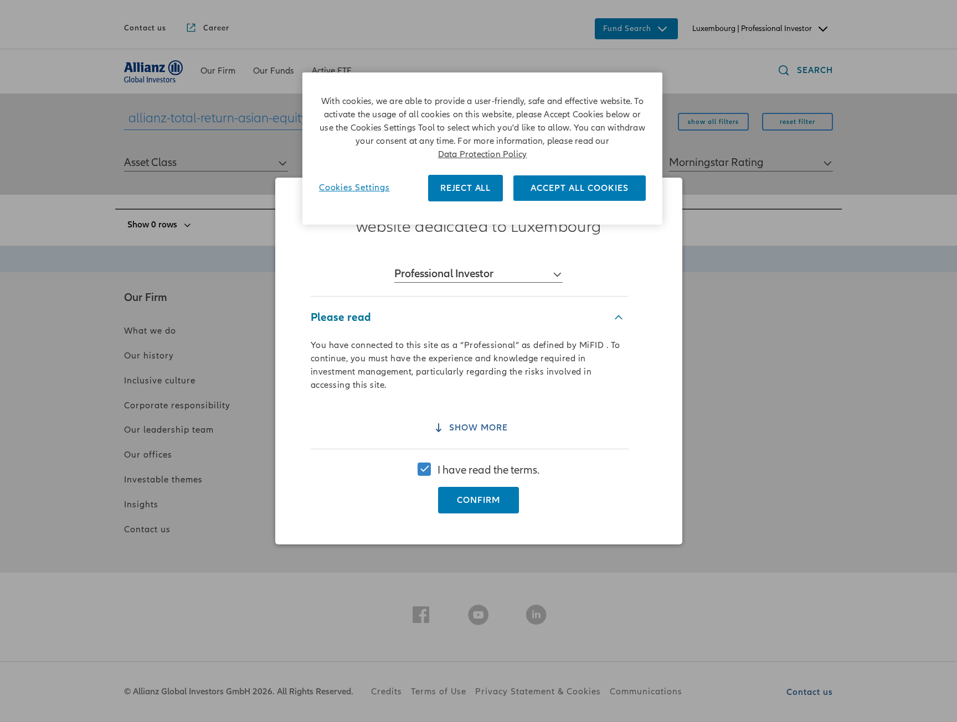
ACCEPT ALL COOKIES (580, 188)
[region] (478, 361)
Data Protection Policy (482, 154)
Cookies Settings (354, 187)
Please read (341, 317)
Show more (478, 428)
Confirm (478, 500)
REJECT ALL (465, 188)
